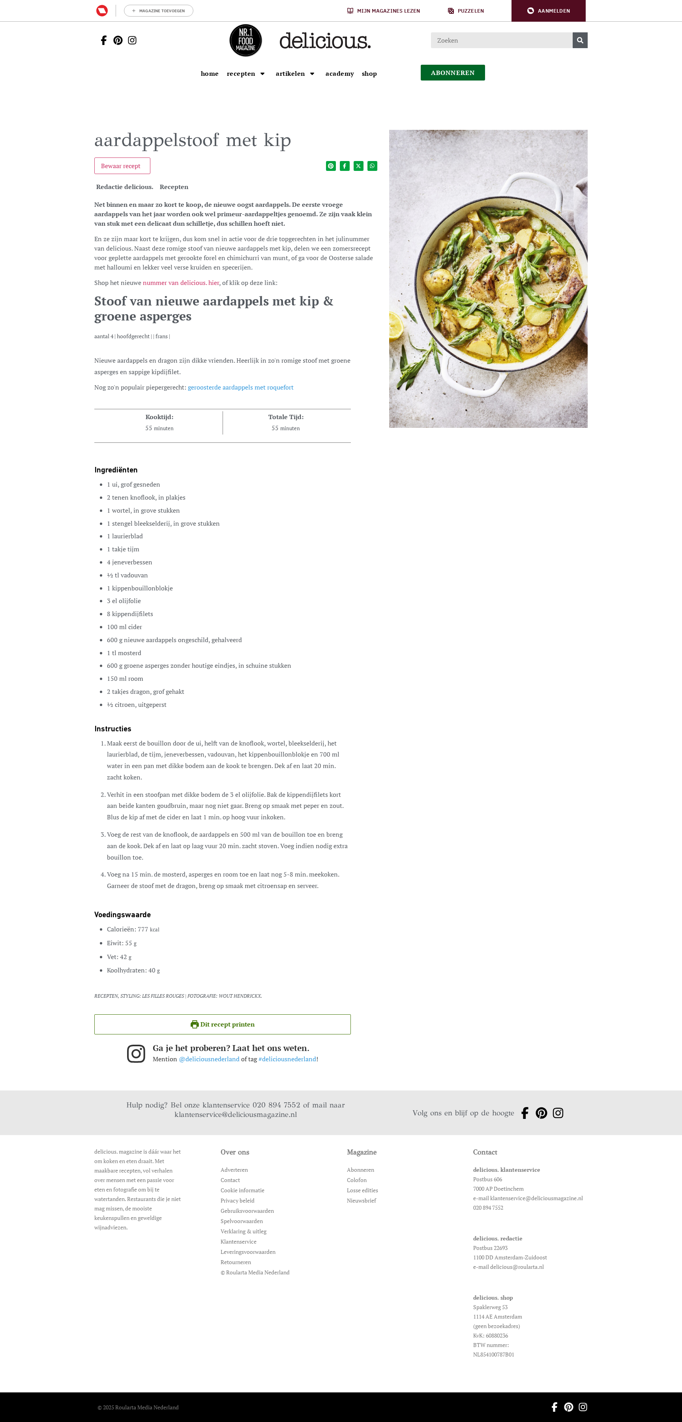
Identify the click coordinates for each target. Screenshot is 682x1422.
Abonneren (360, 1169)
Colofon (357, 1180)
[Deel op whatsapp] (372, 166)
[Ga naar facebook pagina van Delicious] (101, 40)
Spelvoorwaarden (242, 1221)
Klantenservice (239, 1241)
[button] (549, 11)
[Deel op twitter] (358, 166)
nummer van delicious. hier (181, 282)
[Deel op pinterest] (331, 166)
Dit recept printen (227, 1024)
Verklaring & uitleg (243, 1231)
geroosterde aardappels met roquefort (241, 387)
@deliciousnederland (209, 1059)
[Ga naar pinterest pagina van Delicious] (116, 40)
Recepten (174, 186)
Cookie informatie (242, 1190)
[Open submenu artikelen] (312, 73)
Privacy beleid (238, 1200)
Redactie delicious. (125, 186)
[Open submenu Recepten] (262, 73)
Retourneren (236, 1262)
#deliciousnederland (287, 1059)
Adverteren (234, 1169)
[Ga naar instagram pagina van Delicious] (130, 40)
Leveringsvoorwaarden (248, 1251)
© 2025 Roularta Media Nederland (138, 1407)
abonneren (453, 72)
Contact (230, 1180)
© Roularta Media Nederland (255, 1272)
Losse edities (362, 1190)
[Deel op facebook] (345, 166)
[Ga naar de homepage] (245, 40)
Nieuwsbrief (361, 1200)
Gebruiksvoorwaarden (247, 1210)
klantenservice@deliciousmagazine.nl (235, 1114)
